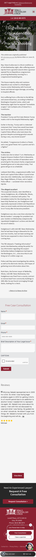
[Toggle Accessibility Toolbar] (3, 554)
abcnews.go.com (9, 57)
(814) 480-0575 (19, 18)
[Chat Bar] (18, 554)
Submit (6, 369)
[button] (33, 11)
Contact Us (4, 546)
